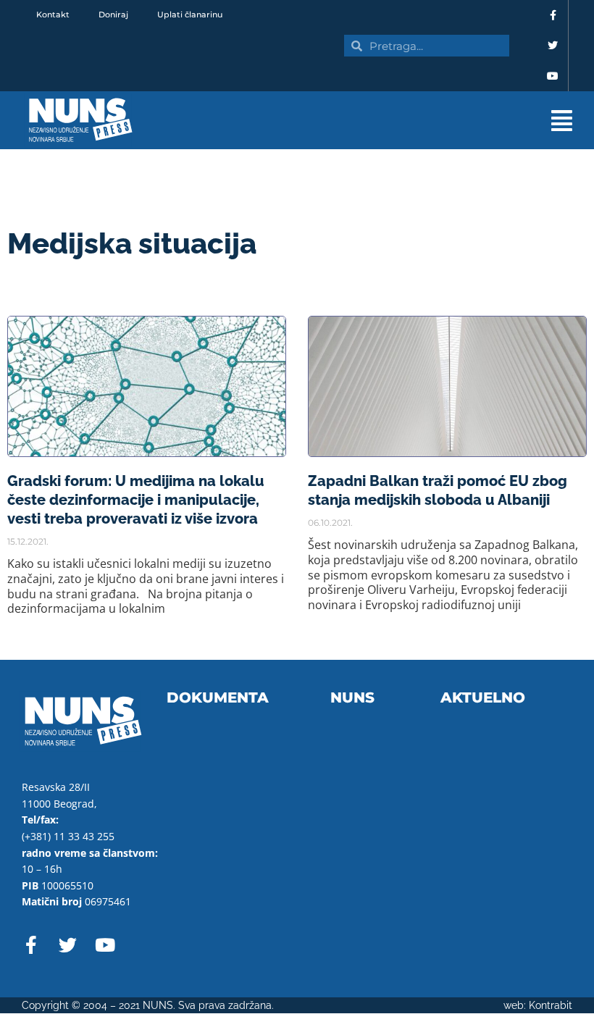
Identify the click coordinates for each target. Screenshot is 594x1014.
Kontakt (53, 14)
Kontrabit (550, 1005)
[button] (376, 121)
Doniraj (113, 14)
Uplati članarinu (189, 14)
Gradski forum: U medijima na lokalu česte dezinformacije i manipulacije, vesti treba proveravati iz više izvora (135, 499)
